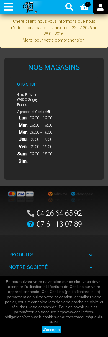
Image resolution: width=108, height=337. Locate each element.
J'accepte (51, 329)
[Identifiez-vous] (100, 7)
